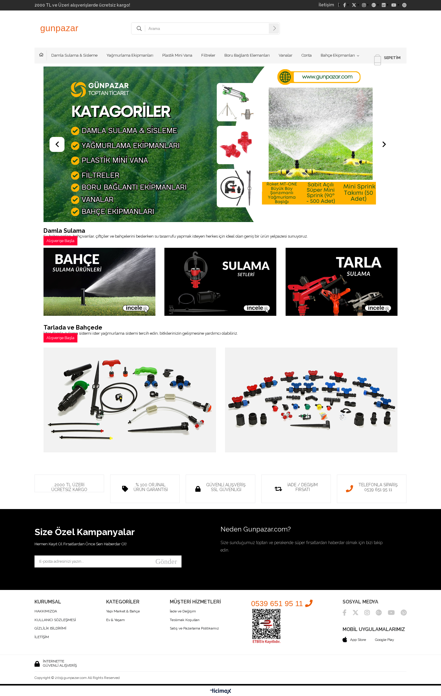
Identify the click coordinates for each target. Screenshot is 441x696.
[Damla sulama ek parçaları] (311, 401)
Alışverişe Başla (60, 240)
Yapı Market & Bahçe (123, 611)
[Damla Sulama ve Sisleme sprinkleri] (130, 401)
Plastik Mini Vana (177, 55)
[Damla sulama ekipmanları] (220, 282)
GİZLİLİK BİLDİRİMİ (50, 628)
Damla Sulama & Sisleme (74, 55)
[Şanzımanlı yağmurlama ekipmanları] (99, 282)
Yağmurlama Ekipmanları (129, 55)
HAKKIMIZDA (45, 611)
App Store (358, 640)
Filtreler (208, 55)
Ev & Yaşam (115, 620)
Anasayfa (43, 55)
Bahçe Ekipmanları (338, 55)
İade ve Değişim (183, 611)
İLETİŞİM (41, 637)
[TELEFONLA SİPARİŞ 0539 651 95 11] (372, 477)
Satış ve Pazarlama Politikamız (194, 628)
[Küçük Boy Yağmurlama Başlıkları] (342, 282)
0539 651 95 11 (278, 603)
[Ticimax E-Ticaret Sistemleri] (220, 692)
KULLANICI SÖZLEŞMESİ (55, 620)
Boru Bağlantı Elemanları (247, 55)
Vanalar (285, 55)
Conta (307, 55)
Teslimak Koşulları (185, 620)
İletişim (326, 5)
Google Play (384, 640)
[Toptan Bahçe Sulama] (221, 145)
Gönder (166, 561)
